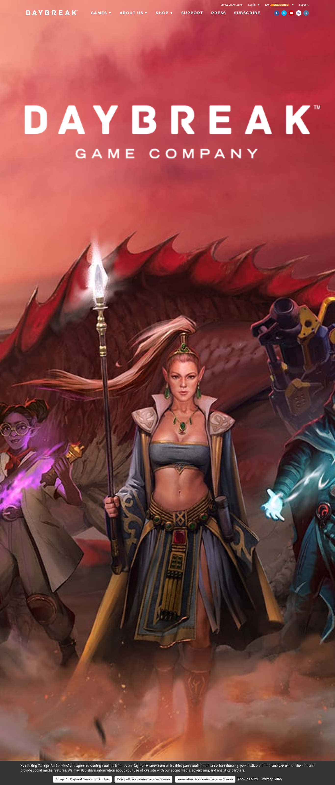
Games (99, 13)
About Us (131, 13)
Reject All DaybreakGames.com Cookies (143, 779)
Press (218, 13)
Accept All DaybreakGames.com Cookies (82, 779)
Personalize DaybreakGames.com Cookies (205, 779)
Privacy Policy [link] (272, 779)
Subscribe (247, 13)
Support (304, 4)
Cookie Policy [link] (248, 779)
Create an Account (231, 4)
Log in (252, 4)
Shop (162, 13)
